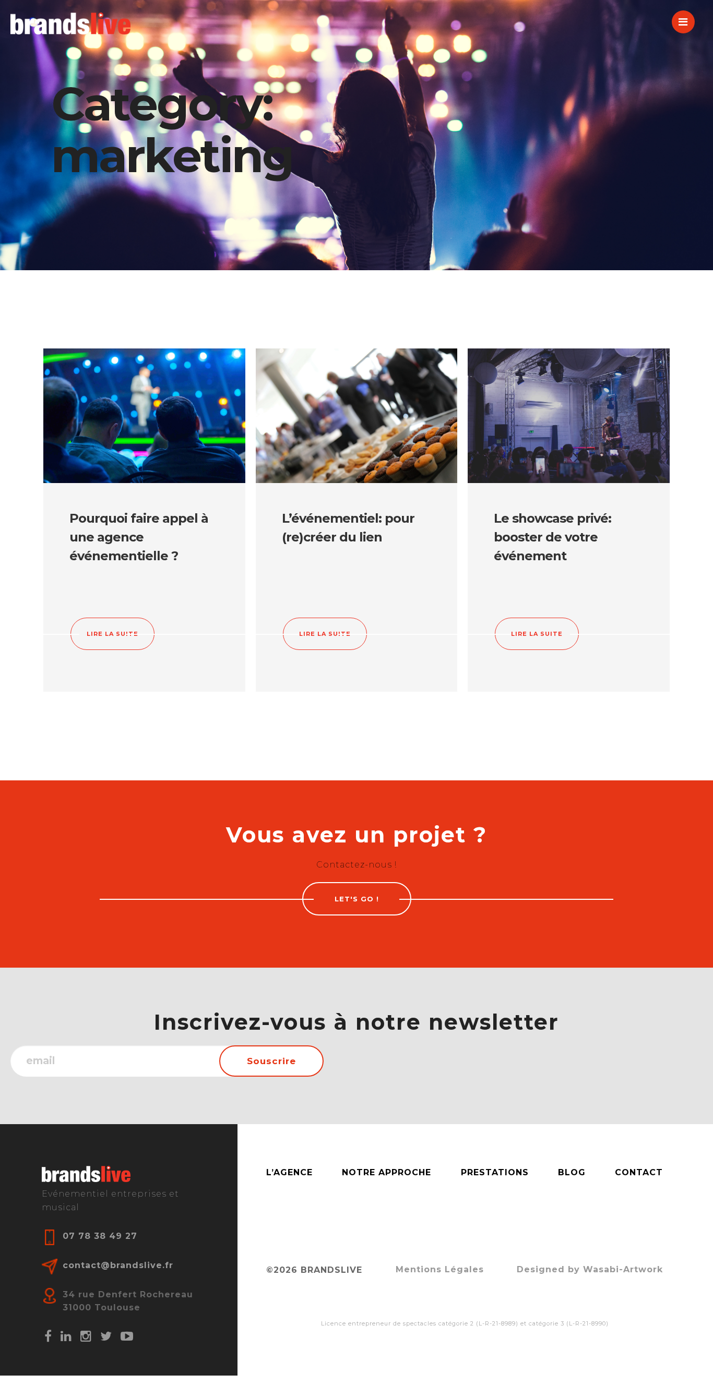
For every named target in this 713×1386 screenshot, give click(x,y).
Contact (639, 1172)
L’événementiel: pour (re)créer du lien (348, 528)
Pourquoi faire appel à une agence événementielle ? (138, 537)
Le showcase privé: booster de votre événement (552, 537)
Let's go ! (357, 899)
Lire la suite (112, 633)
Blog (572, 1172)
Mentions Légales (440, 1269)
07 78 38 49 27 (100, 1236)
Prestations (495, 1172)
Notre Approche (386, 1172)
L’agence (289, 1172)
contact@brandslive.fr (118, 1265)
